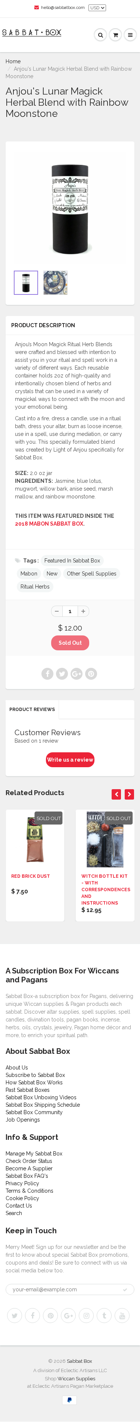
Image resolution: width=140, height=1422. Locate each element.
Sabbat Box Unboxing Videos (41, 1097)
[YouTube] (122, 1315)
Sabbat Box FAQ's (27, 1176)
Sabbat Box (79, 1361)
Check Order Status (29, 1161)
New (52, 574)
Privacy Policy (22, 1183)
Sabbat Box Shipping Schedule (43, 1105)
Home (13, 61)
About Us (17, 1068)
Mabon (29, 574)
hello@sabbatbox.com (63, 7)
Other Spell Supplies (91, 574)
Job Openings (23, 1120)
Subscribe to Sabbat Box (35, 1075)
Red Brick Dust (30, 876)
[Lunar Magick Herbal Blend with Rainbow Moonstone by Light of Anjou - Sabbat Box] (70, 207)
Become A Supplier (29, 1168)
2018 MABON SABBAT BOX (49, 524)
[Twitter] (14, 1315)
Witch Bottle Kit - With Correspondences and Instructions (105, 890)
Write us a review (70, 760)
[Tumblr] (104, 1315)
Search (14, 1213)
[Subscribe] (125, 1290)
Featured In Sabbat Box (72, 561)
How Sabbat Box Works (34, 1082)
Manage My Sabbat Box (34, 1154)
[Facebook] (32, 1315)
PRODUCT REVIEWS (32, 709)
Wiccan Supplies (76, 1378)
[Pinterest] (50, 1315)
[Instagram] (86, 1315)
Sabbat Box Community (34, 1112)
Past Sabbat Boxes (28, 1090)
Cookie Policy (22, 1198)
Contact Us (19, 1206)
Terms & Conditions (29, 1191)
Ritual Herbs (35, 587)
